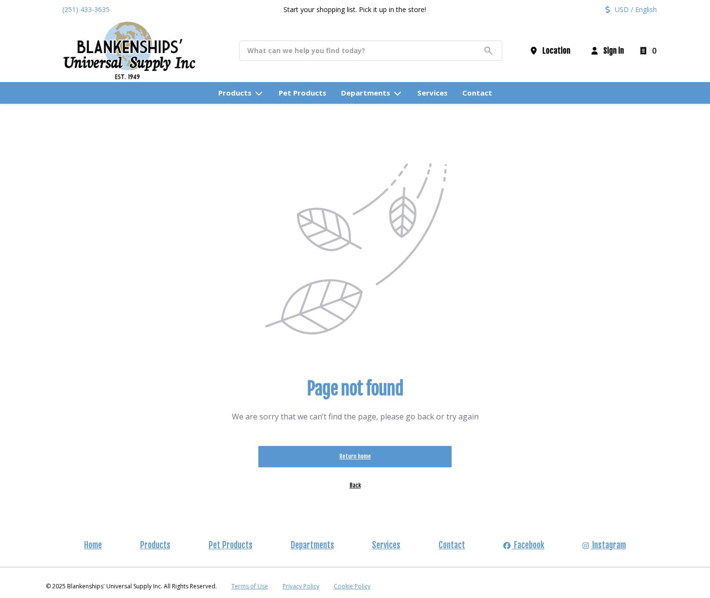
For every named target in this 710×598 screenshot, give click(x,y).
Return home (355, 456)
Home (93, 545)
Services (386, 545)
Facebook (528, 545)
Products (155, 545)
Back (355, 485)
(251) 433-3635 (86, 9)
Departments (312, 545)
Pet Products (231, 545)
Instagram (608, 545)
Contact (452, 545)
